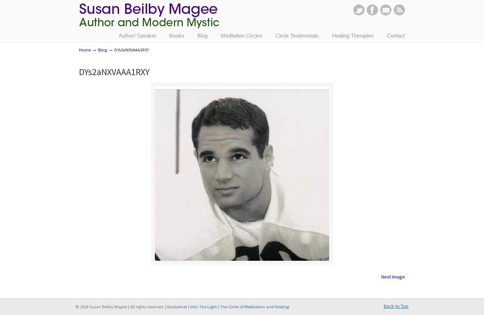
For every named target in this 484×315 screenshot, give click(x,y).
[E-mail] (386, 14)
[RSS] (399, 14)
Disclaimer (177, 306)
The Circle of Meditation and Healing (254, 306)
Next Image (393, 277)
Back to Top (396, 306)
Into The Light (203, 306)
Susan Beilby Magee (149, 19)
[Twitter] (359, 14)
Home (85, 49)
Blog (102, 49)
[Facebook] (372, 14)
